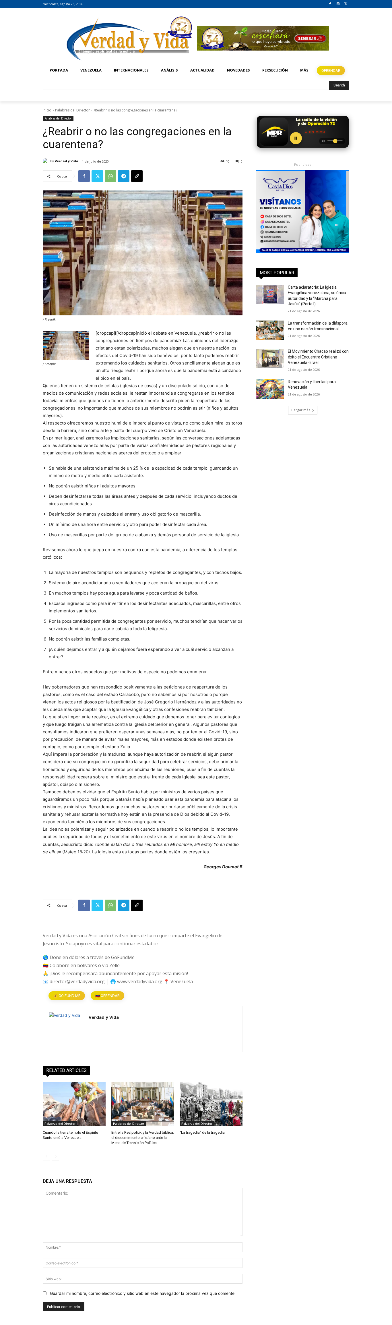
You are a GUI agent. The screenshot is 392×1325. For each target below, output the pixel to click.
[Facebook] (330, 4)
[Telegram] (123, 176)
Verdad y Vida (66, 161)
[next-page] (55, 1156)
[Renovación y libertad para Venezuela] (270, 389)
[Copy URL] (137, 176)
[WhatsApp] (110, 176)
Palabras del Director (72, 110)
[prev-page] (46, 1156)
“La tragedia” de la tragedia (202, 1132)
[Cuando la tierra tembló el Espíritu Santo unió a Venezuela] (74, 1104)
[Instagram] (338, 4)
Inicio (47, 110)
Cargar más (300, 410)
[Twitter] (346, 4)
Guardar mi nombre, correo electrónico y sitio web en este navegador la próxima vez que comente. (143, 1293)
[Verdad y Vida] (46, 161)
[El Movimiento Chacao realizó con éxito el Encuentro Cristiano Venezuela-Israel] (270, 358)
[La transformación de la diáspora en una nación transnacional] (270, 330)
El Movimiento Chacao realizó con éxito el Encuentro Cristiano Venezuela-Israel (318, 357)
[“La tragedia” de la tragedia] (211, 1104)
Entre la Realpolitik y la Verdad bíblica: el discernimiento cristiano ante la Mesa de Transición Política (142, 1137)
